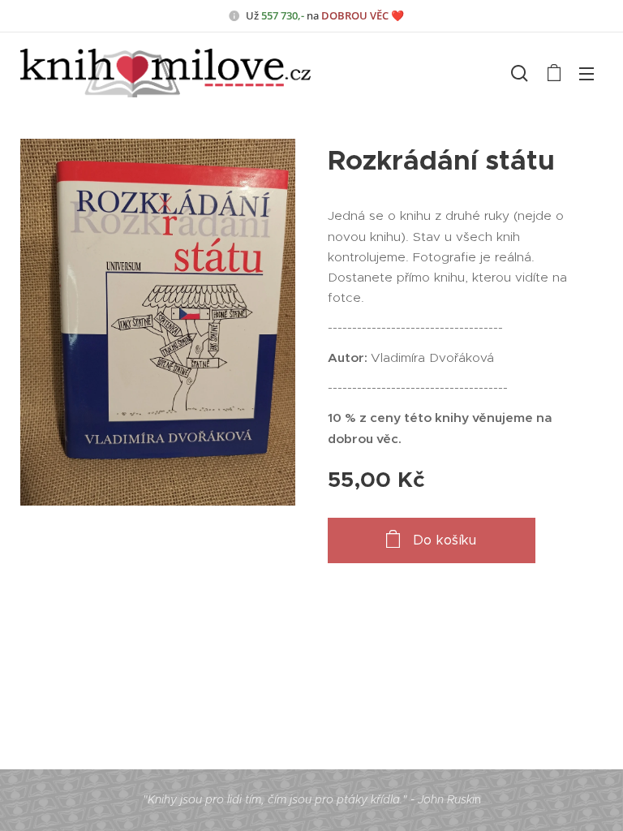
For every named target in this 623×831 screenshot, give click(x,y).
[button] (519, 73)
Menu (586, 73)
